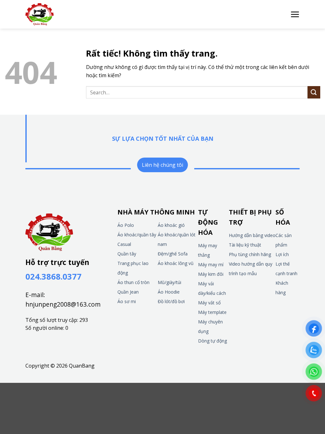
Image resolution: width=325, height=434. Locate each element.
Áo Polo (125, 225)
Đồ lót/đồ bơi (171, 301)
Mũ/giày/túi (169, 282)
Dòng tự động (212, 341)
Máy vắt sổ (209, 303)
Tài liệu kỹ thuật (245, 245)
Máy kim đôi (210, 274)
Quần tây (126, 254)
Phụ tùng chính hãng (250, 254)
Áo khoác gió (171, 225)
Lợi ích (282, 254)
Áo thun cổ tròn (133, 282)
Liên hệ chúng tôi (162, 164)
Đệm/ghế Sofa (173, 254)
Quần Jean (128, 292)
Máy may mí (210, 264)
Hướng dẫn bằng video (252, 235)
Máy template (212, 312)
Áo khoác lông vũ (176, 263)
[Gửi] (314, 92)
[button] (295, 14)
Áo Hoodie (169, 292)
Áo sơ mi (126, 301)
